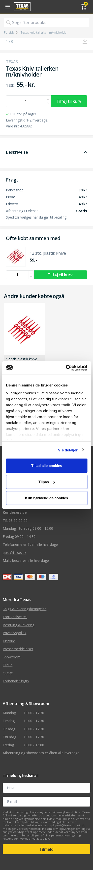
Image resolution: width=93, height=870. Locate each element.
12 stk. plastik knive (21, 359)
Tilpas (43, 482)
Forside (9, 32)
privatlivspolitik (39, 838)
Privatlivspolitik (14, 632)
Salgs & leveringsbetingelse (24, 609)
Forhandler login (16, 681)
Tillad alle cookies (46, 466)
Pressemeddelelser (18, 649)
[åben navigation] (7, 6)
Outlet (8, 673)
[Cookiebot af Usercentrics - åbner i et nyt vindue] (66, 367)
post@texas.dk (14, 552)
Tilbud (7, 665)
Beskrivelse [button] (17, 152)
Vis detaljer (68, 450)
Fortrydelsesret (15, 616)
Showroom (12, 657)
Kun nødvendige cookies (46, 498)
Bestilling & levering (18, 625)
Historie (9, 641)
